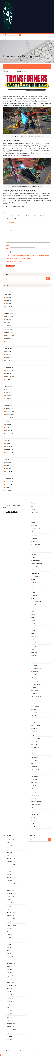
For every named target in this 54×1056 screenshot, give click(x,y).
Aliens (33, 519)
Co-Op (34, 554)
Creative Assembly (37, 560)
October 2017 (9, 449)
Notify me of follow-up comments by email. (19, 258)
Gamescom (35, 595)
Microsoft (34, 646)
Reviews (34, 722)
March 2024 (8, 360)
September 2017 (9, 452)
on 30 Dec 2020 (8, 65)
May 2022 (8, 383)
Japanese (34, 620)
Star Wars (34, 782)
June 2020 (8, 421)
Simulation (35, 757)
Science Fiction (36, 747)
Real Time (34, 712)
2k (32, 506)
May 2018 (8, 440)
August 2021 (8, 386)
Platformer (35, 690)
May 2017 (8, 465)
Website (8, 252)
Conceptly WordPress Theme (41, 1050)
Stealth (34, 785)
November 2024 (9, 338)
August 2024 (8, 348)
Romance (34, 741)
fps (33, 589)
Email (7, 248)
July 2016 (8, 487)
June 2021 (8, 392)
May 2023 (8, 373)
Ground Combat (10, 59)
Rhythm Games (36, 725)
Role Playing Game (37, 738)
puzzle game (35, 706)
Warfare (34, 827)
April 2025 (8, 326)
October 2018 (9, 433)
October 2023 (9, 367)
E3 (33, 570)
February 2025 (9, 329)
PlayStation (35, 693)
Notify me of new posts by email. (16, 261)
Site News (16, 68)
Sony (33, 763)
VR (33, 823)
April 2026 (8, 303)
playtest (34, 700)
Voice (33, 820)
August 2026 (8, 291)
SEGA (33, 750)
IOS (33, 617)
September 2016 (9, 481)
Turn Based (27, 68)
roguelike (34, 728)
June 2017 (8, 462)
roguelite (34, 731)
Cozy (33, 557)
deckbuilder (35, 566)
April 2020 (8, 424)
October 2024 (9, 341)
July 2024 (8, 351)
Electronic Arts (36, 573)
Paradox (34, 674)
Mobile (34, 655)
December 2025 (9, 316)
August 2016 (8, 484)
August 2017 (8, 456)
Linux (33, 630)
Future (33, 592)
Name (8, 245)
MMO (33, 649)
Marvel (34, 636)
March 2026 (8, 307)
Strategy (21, 68)
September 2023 (9, 370)
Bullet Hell (34, 535)
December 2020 (9, 411)
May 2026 (8, 300)
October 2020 (9, 418)
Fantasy (34, 582)
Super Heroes (35, 795)
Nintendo (34, 665)
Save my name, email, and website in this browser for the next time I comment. (28, 255)
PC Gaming (35, 681)
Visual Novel (35, 814)
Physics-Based (36, 684)
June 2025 (8, 319)
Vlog (33, 817)
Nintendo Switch (36, 668)
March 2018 (8, 446)
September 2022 (9, 376)
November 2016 (9, 475)
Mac (33, 633)
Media (33, 639)
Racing (34, 709)
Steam (34, 789)
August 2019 (8, 427)
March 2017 (8, 472)
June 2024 (8, 354)
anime (33, 522)
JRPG (33, 624)
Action (34, 509)
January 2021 (9, 408)
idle (33, 611)
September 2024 (9, 345)
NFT (33, 662)
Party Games (35, 678)
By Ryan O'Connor (8, 66)
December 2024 (9, 335)
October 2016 (9, 478)
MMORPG (34, 652)
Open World (35, 671)
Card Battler (35, 541)
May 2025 (8, 322)
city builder (35, 551)
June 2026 (8, 297)
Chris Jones (35, 547)
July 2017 (7, 459)
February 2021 (9, 405)
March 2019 (8, 430)
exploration (35, 579)
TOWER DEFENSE (37, 801)
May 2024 (8, 357)
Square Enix (35, 776)
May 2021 (8, 395)
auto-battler (35, 525)
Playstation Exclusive (37, 697)
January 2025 (9, 332)
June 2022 (8, 380)
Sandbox (34, 744)
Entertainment (36, 576)
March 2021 (8, 402)
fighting (34, 586)
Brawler (34, 532)
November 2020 (9, 414)
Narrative (34, 658)
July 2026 (8, 294)
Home (4, 59)
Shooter (34, 754)
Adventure (35, 516)
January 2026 (9, 313)
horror (33, 608)
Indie (33, 614)
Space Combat (36, 769)
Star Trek (34, 779)
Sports (34, 773)
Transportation (36, 804)
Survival (34, 798)
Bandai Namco (36, 528)
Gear (33, 598)
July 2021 (8, 389)
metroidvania (35, 643)
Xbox (33, 830)
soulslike (34, 766)
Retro (33, 719)
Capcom (34, 538)
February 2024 (9, 364)
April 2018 (8, 443)
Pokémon (34, 703)
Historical (34, 605)
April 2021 (8, 399)
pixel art (34, 687)
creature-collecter (37, 563)
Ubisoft (34, 811)
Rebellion (34, 716)
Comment (9, 231)
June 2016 (8, 491)
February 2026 (9, 310)
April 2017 (8, 468)
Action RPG (35, 513)
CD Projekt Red (36, 544)
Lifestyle (34, 627)
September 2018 (9, 437)
